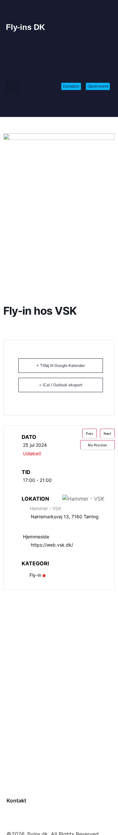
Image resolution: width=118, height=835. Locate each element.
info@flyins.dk (24, 808)
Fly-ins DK (25, 27)
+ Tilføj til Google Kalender (60, 365)
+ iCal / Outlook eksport (60, 384)
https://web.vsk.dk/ (52, 545)
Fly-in (35, 575)
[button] (12, 86)
